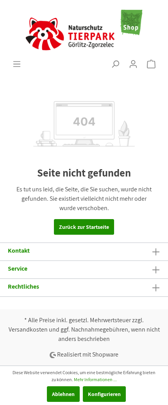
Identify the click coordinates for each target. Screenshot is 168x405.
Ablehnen (63, 394)
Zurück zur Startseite (84, 226)
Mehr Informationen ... (95, 379)
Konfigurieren (104, 394)
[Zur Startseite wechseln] (84, 29)
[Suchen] (115, 64)
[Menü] (17, 64)
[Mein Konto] (133, 64)
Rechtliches (23, 286)
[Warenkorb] (151, 64)
